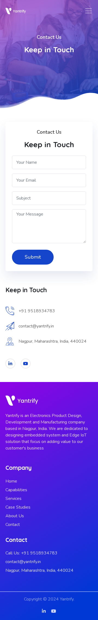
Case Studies (17, 507)
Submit (33, 257)
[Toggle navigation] (88, 11)
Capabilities (16, 490)
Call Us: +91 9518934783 (31, 553)
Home (11, 481)
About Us (14, 516)
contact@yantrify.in (23, 562)
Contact (12, 525)
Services (13, 499)
